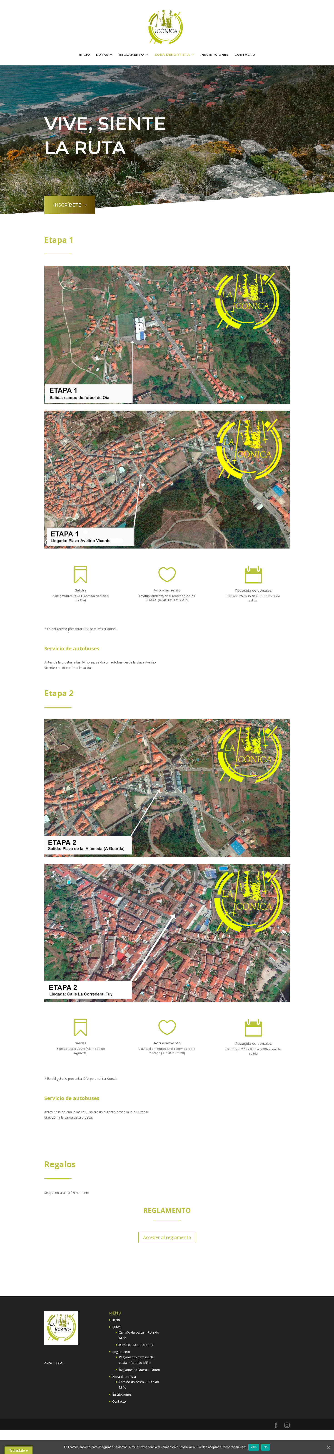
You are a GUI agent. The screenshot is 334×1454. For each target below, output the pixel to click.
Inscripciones (214, 54)
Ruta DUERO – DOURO (136, 1345)
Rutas (102, 54)
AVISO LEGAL (54, 1363)
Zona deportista (172, 54)
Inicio (84, 54)
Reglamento (131, 54)
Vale (254, 1447)
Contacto (244, 54)
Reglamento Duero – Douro (139, 1369)
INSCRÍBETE (67, 205)
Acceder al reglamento (167, 1237)
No (266, 1447)
